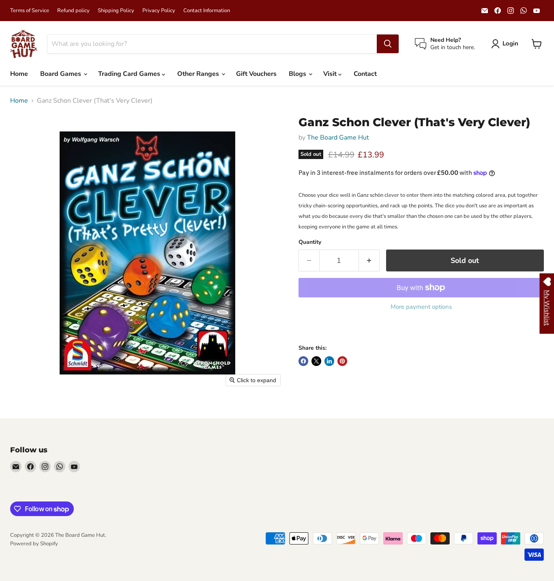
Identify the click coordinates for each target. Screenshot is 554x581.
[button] (506, 44)
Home (19, 73)
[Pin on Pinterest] (342, 361)
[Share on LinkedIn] (329, 361)
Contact (365, 73)
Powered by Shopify (34, 543)
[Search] (388, 43)
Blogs (298, 73)
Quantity (309, 242)
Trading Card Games (130, 73)
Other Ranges (199, 73)
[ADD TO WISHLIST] (306, 329)
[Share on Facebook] (303, 361)
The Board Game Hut (338, 137)
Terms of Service (29, 11)
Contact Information (206, 11)
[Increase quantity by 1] (369, 261)
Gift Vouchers (256, 73)
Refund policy (73, 11)
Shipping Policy (116, 11)
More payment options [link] (421, 306)
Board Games (61, 73)
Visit (330, 73)
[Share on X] (316, 361)
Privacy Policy (158, 11)
